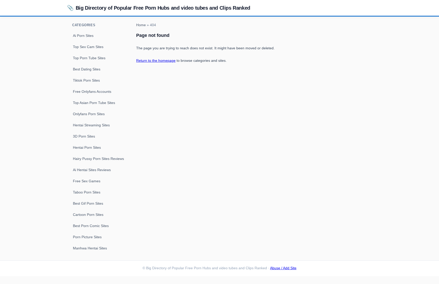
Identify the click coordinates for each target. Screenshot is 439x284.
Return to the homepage (156, 60)
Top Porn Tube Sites (89, 58)
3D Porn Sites (84, 136)
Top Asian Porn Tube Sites (94, 103)
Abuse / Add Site (283, 268)
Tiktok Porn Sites (86, 80)
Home (141, 25)
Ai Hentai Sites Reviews (92, 170)
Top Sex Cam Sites (88, 47)
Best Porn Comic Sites (91, 226)
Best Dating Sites (86, 69)
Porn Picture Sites (87, 237)
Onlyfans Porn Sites (89, 114)
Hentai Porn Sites (87, 147)
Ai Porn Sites (83, 36)
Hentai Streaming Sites (91, 125)
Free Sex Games (86, 181)
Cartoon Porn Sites (88, 215)
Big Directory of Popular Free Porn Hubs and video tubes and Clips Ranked (158, 8)
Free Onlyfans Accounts (92, 91)
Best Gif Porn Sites (88, 203)
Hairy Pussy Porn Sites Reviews (98, 159)
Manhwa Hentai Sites (90, 248)
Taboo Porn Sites (86, 192)
